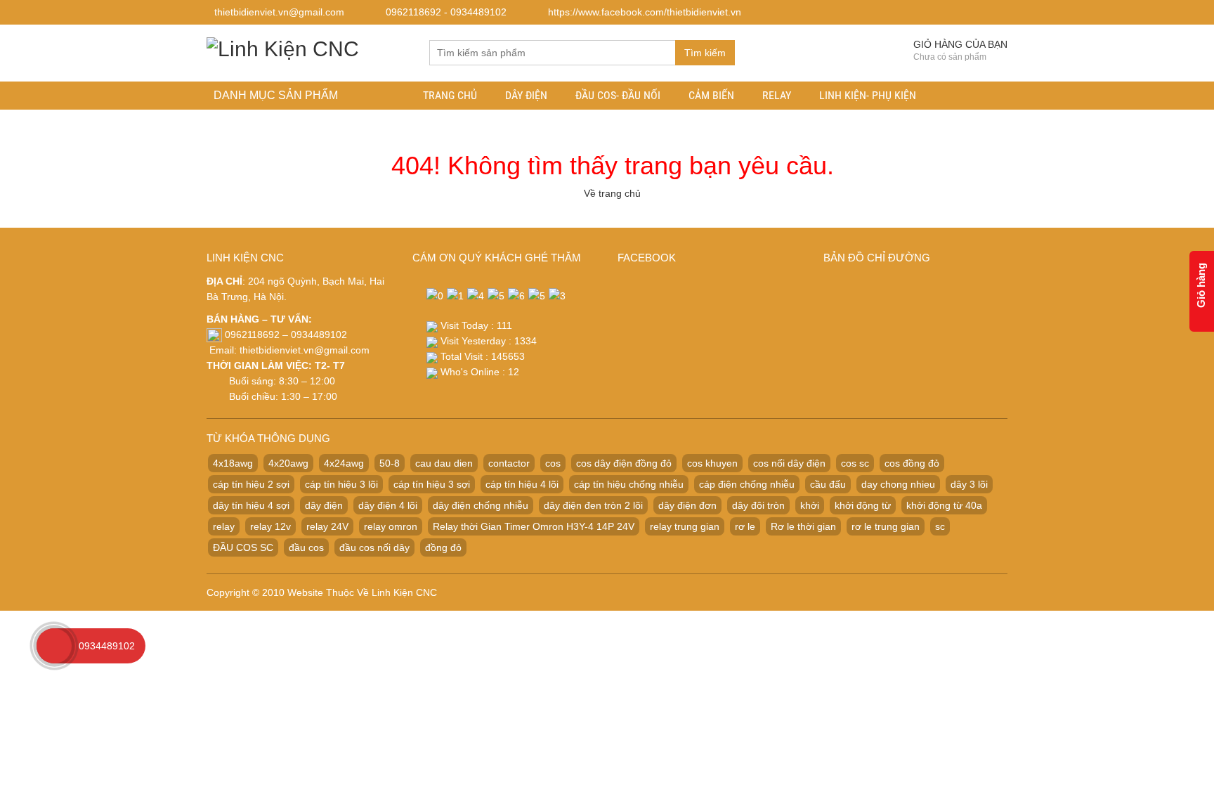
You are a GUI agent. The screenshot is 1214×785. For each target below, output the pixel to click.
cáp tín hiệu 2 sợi (251, 484)
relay (224, 526)
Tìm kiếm (705, 52)
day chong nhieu (898, 484)
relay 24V (327, 526)
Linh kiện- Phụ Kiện (867, 95)
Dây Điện (526, 95)
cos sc (855, 463)
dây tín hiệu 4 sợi (251, 505)
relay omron (390, 526)
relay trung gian (684, 526)
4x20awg (288, 463)
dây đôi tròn (758, 505)
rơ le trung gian (885, 526)
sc (940, 526)
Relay (776, 95)
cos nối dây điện (789, 463)
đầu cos (306, 547)
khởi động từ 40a (944, 505)
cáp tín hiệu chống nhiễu (629, 484)
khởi (809, 505)
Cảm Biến (711, 95)
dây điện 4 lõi (387, 505)
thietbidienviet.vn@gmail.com (305, 350)
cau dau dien (444, 463)
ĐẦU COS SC (243, 547)
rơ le (745, 526)
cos (553, 463)
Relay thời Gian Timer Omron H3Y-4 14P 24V (533, 526)
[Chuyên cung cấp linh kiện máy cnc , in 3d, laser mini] (283, 46)
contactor (509, 463)
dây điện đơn (687, 505)
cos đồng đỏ (912, 463)
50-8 (389, 463)
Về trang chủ (612, 193)
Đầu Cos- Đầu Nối (617, 95)
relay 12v (270, 526)
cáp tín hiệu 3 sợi (431, 484)
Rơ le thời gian (803, 526)
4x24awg (344, 463)
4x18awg (233, 463)
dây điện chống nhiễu (480, 505)
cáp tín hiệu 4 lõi (522, 484)
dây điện (324, 505)
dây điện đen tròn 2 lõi (593, 505)
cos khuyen (712, 463)
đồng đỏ (443, 547)
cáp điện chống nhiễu (747, 484)
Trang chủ (450, 95)
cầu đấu (828, 484)
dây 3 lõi (969, 484)
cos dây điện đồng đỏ (624, 463)
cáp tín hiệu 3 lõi (341, 484)
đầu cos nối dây (374, 547)
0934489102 (107, 645)
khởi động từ (863, 505)
